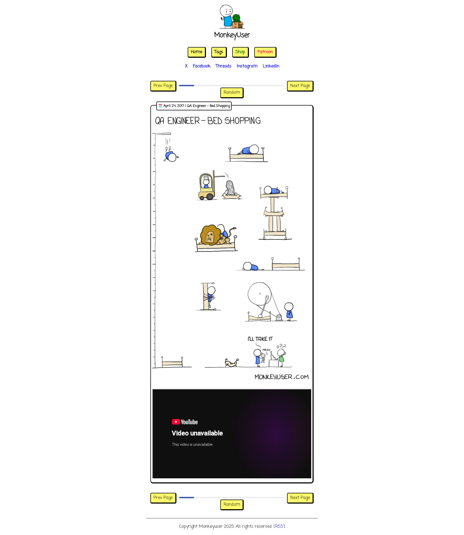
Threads (223, 66)
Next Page (300, 86)
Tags (219, 52)
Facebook (202, 66)
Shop (240, 52)
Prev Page (163, 86)
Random (232, 92)
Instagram (247, 66)
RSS (279, 526)
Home (196, 52)
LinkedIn (271, 66)
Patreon (265, 52)
